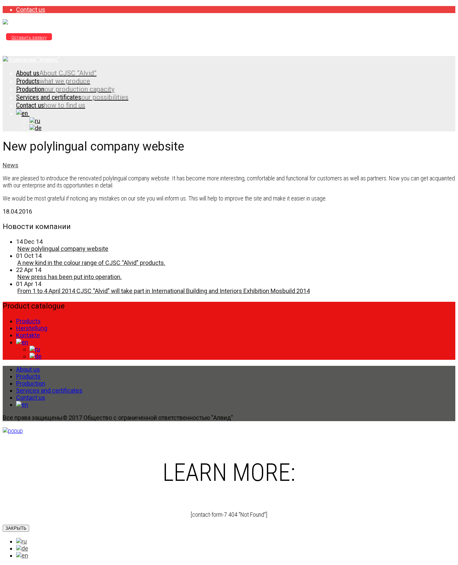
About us (56, 73)
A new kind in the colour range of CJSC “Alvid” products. (91, 262)
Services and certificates (72, 97)
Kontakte (28, 335)
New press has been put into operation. (69, 276)
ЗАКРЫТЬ (15, 528)
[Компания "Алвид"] (31, 22)
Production (65, 89)
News (10, 165)
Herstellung (31, 328)
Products (53, 81)
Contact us (30, 9)
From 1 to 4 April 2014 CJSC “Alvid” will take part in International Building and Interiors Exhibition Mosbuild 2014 (163, 290)
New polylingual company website (62, 248)
